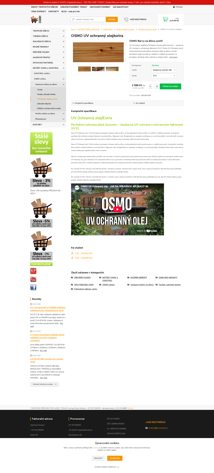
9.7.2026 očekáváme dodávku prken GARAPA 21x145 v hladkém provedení (47, 337)
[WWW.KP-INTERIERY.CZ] (33, 271)
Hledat (111, 19)
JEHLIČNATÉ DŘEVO (42, 41)
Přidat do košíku (170, 86)
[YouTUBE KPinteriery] (33, 279)
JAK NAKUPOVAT (121, 7)
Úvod (73, 29)
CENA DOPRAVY (38, 11)
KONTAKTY (54, 11)
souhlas (96, 448)
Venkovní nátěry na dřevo (46, 84)
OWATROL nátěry (42, 73)
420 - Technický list (83, 257)
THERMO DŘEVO (40, 36)
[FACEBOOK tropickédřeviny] (33, 287)
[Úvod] (49, 19)
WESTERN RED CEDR (83, 285)
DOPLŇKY (37, 124)
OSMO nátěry (40, 79)
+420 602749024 (138, 19)
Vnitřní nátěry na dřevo (45, 113)
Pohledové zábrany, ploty (47, 99)
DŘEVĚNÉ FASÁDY (41, 52)
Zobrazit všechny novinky (43, 384)
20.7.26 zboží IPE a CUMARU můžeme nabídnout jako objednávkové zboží (48, 309)
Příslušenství (40, 119)
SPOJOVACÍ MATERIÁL (43, 63)
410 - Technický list (83, 253)
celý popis (173, 57)
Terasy (39, 90)
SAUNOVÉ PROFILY (41, 57)
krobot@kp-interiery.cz (158, 428)
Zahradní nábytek (44, 104)
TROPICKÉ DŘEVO (41, 31)
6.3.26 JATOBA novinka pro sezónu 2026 (46, 360)
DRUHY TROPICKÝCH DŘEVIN (44, 7)
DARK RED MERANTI (168, 277)
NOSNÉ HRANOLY (41, 47)
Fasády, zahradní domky (46, 94)
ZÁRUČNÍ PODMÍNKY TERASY (73, 7)
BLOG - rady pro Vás (71, 11)
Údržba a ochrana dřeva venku (49, 108)
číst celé (43, 350)
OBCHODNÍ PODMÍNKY (100, 7)
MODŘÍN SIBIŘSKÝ (139, 277)
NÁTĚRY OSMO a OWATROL (46, 68)
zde (117, 467)
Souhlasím (115, 458)
